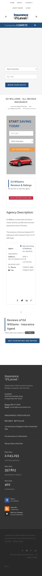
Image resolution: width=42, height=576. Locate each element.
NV (30, 106)
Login (28, 8)
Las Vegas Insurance (14, 108)
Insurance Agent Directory (19, 106)
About (19, 3)
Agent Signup (17, 8)
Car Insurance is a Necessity (16, 436)
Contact (29, 3)
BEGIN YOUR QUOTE (17, 85)
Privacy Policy (18, 541)
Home (12, 3)
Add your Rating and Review (22, 341)
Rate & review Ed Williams (21, 198)
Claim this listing (27, 246)
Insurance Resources (17, 415)
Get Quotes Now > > (22, 149)
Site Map (8, 541)
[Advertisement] (21, 48)
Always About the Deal (14, 443)
